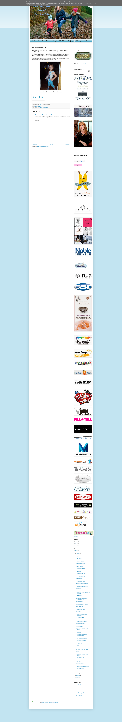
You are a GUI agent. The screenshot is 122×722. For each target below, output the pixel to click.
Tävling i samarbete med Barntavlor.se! (82, 604)
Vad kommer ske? (79, 556)
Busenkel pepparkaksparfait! (81, 596)
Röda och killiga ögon (80, 566)
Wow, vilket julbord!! (79, 626)
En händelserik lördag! (80, 663)
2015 (76, 545)
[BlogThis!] (45, 104)
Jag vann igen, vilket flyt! (80, 581)
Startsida (33, 41)
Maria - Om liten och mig (80, 684)
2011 (76, 552)
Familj (48, 41)
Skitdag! (77, 651)
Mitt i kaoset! (78, 571)
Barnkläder (62, 41)
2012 (76, 550)
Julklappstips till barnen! (80, 584)
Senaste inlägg (34, 144)
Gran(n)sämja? (78, 632)
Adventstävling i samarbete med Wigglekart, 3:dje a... (81, 635)
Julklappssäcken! (79, 624)
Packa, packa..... (79, 558)
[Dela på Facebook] (48, 104)
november (78, 671)
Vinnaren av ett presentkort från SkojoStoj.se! (81, 615)
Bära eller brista (78, 685)
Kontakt (86, 41)
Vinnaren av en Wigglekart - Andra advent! (82, 655)
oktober (77, 673)
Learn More (88, 3)
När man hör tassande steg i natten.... (82, 649)
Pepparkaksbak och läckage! (81, 640)
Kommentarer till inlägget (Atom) (43, 146)
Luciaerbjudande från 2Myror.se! (81, 621)
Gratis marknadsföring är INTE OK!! (82, 586)
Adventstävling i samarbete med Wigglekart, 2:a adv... (81, 659)
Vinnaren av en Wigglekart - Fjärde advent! (82, 590)
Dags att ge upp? (79, 588)
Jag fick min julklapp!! (80, 574)
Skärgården (41, 41)
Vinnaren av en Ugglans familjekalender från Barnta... (83, 593)
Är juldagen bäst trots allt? (80, 573)
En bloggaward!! (79, 579)
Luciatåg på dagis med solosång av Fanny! (82, 619)
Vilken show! (78, 661)
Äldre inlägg (67, 144)
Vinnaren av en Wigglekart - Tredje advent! (82, 629)
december (78, 553)
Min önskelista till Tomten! (80, 609)
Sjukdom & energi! (79, 565)
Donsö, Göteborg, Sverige (44, 107)
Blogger (65, 705)
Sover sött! (78, 652)
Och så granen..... (79, 578)
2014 (76, 546)
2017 (76, 541)
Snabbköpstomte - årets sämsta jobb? (82, 583)
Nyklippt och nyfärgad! (80, 657)
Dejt (76, 688)
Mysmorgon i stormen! (80, 561)
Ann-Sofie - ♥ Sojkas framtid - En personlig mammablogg (82, 691)
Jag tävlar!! (78, 630)
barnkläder (76, 536)
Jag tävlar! (78, 636)
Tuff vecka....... (78, 611)
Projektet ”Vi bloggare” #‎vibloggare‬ (81, 693)
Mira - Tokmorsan (79, 695)
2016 (76, 543)
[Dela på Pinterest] (49, 104)
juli (77, 678)
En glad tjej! (78, 607)
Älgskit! (77, 645)
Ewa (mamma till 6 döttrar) (40, 114)
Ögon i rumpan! (79, 569)
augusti (77, 677)
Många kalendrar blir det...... (81, 669)
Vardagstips (79, 41)
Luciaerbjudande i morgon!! (80, 623)
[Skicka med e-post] (44, 104)
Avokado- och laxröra (79, 554)
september (78, 675)
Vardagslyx (70, 41)
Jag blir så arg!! (78, 641)
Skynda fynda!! (78, 612)
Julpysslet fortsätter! (79, 602)
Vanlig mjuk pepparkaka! (80, 576)
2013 (76, 548)
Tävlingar (54, 41)
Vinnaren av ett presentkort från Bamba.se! (81, 647)
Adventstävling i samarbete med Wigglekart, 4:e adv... (81, 599)
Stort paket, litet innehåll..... (80, 560)
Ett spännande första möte (80, 568)
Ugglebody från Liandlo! (80, 664)
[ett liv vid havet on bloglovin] (79, 161)
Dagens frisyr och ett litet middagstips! (82, 666)
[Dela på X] (47, 104)
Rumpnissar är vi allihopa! (80, 563)
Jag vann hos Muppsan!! (80, 617)
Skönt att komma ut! (79, 601)
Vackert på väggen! (79, 606)
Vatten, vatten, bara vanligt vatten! (81, 638)
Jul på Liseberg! (79, 595)
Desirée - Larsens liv (79, 687)
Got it (94, 3)
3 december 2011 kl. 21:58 (49, 114)
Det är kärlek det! (79, 643)
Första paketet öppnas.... (80, 668)
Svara (36, 121)
